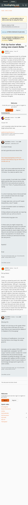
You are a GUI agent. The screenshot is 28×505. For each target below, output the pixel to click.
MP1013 (7, 51)
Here (9, 18)
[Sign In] (25, 5)
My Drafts (14, 417)
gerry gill (7, 117)
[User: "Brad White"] (2, 142)
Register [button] (18, 110)
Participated (4, 421)
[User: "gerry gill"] (2, 118)
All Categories (4, 407)
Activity (3, 411)
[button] (26, 46)
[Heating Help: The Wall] (11, 5)
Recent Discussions (6, 409)
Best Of (3, 419)
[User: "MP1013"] (2, 52)
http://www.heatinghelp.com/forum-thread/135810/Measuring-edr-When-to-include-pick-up (12, 159)
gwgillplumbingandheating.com (8, 132)
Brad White (8, 141)
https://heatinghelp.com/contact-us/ (10, 26)
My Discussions (5, 415)
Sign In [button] (9, 110)
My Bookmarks (14, 413)
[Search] (23, 5)
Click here (4, 32)
